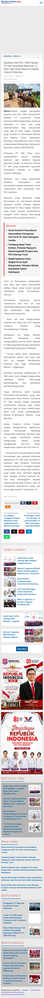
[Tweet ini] (14, 531)
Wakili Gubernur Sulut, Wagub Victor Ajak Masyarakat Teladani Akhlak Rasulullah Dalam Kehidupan (23, 265)
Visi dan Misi (35, 990)
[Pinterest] (35, 503)
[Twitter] (29, 503)
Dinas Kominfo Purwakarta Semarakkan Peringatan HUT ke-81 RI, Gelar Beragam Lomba (19, 849)
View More (22, 649)
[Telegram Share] (29, 531)
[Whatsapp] (7, 537)
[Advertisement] (22, 29)
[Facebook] (23, 503)
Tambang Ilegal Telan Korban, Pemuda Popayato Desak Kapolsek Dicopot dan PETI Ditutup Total (20, 860)
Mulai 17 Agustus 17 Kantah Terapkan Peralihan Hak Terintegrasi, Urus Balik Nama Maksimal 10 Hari (27, 604)
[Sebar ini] (7, 531)
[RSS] (8, 506)
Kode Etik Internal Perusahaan (12, 992)
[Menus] (41, 2)
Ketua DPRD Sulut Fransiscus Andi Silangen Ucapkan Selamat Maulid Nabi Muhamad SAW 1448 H (21, 887)
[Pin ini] (21, 531)
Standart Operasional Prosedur (13, 994)
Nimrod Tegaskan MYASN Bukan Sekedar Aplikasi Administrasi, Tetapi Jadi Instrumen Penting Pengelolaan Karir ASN (28, 573)
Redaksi (25, 990)
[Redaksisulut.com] (12, 2)
